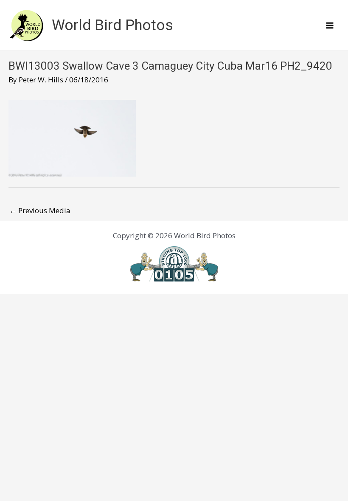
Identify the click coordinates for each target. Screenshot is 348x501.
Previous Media (39, 210)
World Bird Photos (112, 25)
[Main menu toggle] (330, 25)
